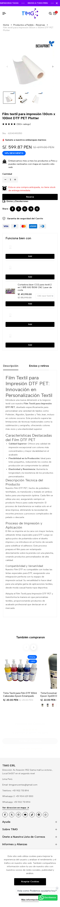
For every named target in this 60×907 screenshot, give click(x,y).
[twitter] (18, 208)
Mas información (30, 900)
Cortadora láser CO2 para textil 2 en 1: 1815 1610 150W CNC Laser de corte (35, 287)
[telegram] (31, 208)
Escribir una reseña (30, 741)
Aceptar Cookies (30, 881)
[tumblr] (37, 208)
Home (6, 25)
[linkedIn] (24, 208)
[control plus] (15, 179)
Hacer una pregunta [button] (30, 748)
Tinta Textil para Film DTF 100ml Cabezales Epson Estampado (20, 694)
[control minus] (4, 179)
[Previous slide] (26, 647)
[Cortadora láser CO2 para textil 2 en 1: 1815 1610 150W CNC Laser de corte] (11, 291)
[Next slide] (33, 647)
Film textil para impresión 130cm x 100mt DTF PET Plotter (28, 29)
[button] (52, 66)
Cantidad (7, 174)
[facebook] (12, 208)
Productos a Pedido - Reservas (29, 25)
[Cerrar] (56, 3)
